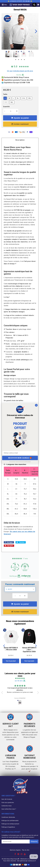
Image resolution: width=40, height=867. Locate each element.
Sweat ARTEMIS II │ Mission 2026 (11, 649)
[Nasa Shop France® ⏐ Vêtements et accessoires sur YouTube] (24, 854)
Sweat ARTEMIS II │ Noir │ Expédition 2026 (29, 650)
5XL (11, 102)
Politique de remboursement (10, 824)
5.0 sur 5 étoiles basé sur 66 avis (20, 71)
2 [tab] (19, 60)
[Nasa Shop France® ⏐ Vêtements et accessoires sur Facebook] (15, 854)
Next (36, 31)
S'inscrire (34, 841)
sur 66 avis (19, 681)
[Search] (34, 4)
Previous (4, 31)
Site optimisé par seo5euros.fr (26, 861)
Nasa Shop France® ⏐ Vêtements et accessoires (22, 859)
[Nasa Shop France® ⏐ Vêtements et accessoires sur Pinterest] (18, 854)
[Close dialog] (36, 405)
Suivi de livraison (7, 799)
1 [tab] (16, 60)
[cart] (38, 4)
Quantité (6, 106)
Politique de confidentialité (10, 820)
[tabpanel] (8, 54)
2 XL (23, 98)
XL (18, 98)
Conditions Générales (8, 817)
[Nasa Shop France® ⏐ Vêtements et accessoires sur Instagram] (21, 854)
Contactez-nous (6, 806)
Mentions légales (15, 850)
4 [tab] (24, 60)
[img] (20, 678)
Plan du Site (25, 850)
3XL (29, 98)
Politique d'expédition (8, 827)
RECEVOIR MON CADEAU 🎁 (20, 458)
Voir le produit (11, 661)
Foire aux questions (8, 802)
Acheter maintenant (21, 124)
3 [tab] (21, 60)
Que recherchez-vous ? (9, 809)
